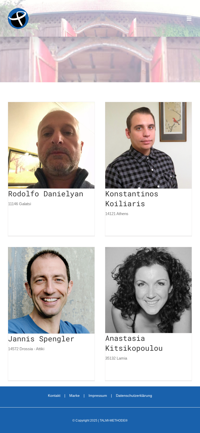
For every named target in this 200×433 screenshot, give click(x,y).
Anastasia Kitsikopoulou (139, 290)
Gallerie (60, 145)
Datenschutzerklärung (134, 395)
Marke (74, 395)
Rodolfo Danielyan (41, 145)
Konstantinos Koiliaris (139, 145)
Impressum (98, 395)
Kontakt (54, 395)
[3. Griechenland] (51, 145)
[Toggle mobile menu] (189, 18)
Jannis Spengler (41, 290)
